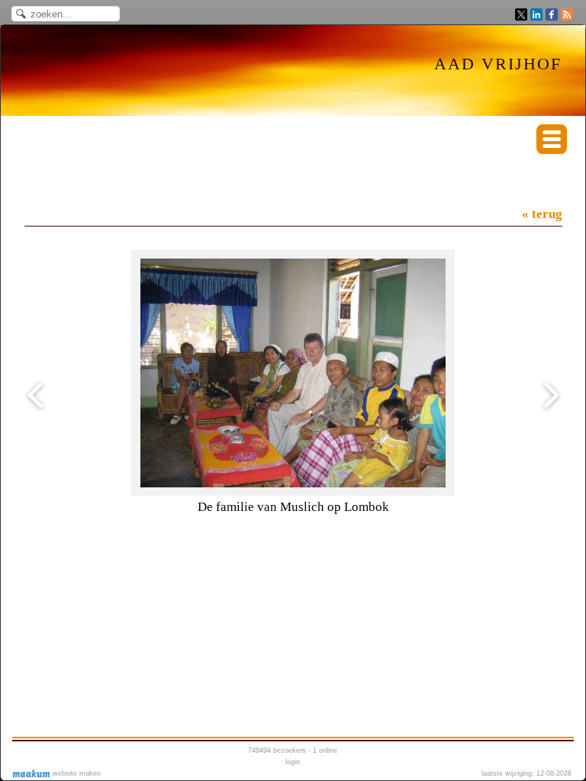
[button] (551, 139)
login (292, 762)
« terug (542, 214)
